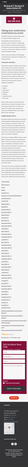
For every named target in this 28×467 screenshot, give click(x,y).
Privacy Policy (19, 453)
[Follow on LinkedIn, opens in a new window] (15, 444)
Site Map (13, 453)
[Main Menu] (14, 1)
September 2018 (5, 289)
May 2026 (3, 207)
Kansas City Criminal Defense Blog (10, 195)
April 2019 (4, 283)
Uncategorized (5, 198)
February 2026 (5, 209)
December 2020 (5, 267)
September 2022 (5, 248)
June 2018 (4, 291)
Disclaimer (5, 381)
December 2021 (5, 256)
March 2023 (4, 242)
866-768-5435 (12, 415)
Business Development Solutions (13, 454)
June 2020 (4, 272)
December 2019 (5, 275)
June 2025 (4, 217)
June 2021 (4, 261)
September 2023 (5, 237)
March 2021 (4, 264)
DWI (2, 190)
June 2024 (4, 228)
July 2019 (3, 280)
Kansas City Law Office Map (11, 421)
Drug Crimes (4, 184)
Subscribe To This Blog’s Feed (11, 337)
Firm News (4, 193)
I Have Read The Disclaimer (12, 383)
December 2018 (5, 286)
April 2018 (4, 294)
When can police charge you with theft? (11, 330)
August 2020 (4, 269)
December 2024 (5, 223)
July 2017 (3, 302)
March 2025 (4, 220)
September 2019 (5, 278)
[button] (26, 455)
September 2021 (5, 259)
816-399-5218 (14, 21)
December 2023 (5, 234)
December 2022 (5, 245)
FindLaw (14, 456)
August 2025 (4, 215)
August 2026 (4, 204)
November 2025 (5, 212)
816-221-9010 (9, 419)
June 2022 (4, 250)
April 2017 (4, 305)
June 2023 (4, 239)
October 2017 (5, 299)
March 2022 (4, 253)
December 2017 (5, 297)
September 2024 (5, 226)
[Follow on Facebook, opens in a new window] (12, 444)
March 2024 (4, 231)
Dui (2, 187)
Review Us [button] (14, 398)
